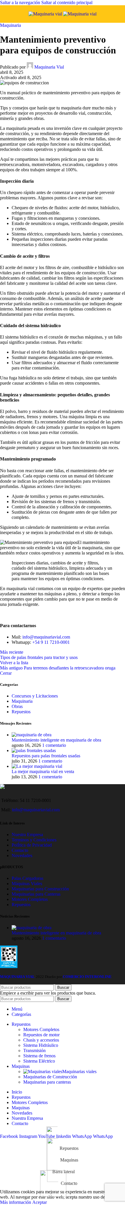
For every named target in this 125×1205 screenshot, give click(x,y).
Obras (17, 706)
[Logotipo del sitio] (45, 13)
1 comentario (54, 745)
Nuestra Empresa (27, 834)
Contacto (20, 850)
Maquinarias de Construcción (50, 1076)
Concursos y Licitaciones (35, 695)
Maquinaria (10, 25)
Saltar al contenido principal (66, 2)
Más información (16, 1202)
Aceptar (39, 1202)
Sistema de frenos (39, 1055)
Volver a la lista (14, 662)
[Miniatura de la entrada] (31, 734)
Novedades (22, 855)
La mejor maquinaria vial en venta (43, 771)
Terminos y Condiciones (34, 839)
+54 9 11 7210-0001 (51, 642)
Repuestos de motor (41, 1034)
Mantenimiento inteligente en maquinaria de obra (56, 739)
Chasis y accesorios (41, 1039)
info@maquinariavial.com (46, 636)
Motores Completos (30, 899)
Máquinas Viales (27, 883)
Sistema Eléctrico (39, 1060)
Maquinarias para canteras (47, 1082)
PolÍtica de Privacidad (32, 845)
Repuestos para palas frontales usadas (46, 755)
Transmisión (34, 1050)
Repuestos (21, 711)
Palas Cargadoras (27, 878)
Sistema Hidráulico (40, 1045)
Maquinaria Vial (49, 66)
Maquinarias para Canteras (36, 894)
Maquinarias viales (79, 1071)
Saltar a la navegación (20, 2)
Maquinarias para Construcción (40, 888)
